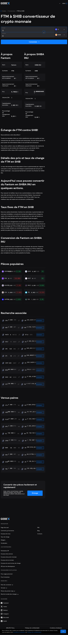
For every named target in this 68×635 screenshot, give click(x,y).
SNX (26, 426)
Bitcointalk (6, 617)
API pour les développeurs (8, 566)
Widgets (3, 540)
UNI (6, 348)
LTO (6, 384)
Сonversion (11, 11)
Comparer (39, 405)
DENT (26, 384)
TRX (6, 469)
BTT (26, 440)
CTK (6, 405)
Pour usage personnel (6, 574)
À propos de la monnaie (7, 560)
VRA (6, 412)
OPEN (7, 440)
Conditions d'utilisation (56, 628)
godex (4, 11)
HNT (6, 454)
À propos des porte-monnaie (9, 557)
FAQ (38, 527)
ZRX (26, 462)
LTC (6, 356)
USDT (25, 348)
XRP (26, 320)
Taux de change (5, 536)
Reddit (5, 621)
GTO (26, 334)
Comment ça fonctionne (7, 530)
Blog (38, 530)
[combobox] (58, 3)
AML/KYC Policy (10, 628)
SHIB (25, 433)
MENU (63, 3)
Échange (35, 493)
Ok (63, 631)
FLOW (7, 419)
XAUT (7, 341)
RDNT (7, 370)
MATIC (7, 334)
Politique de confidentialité (32, 628)
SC (6, 433)
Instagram (6, 613)
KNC (25, 327)
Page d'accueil (5, 527)
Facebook (6, 603)
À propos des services (7, 553)
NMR (6, 447)
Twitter (5, 606)
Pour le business (5, 577)
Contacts (39, 533)
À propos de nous (5, 533)
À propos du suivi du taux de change (11, 563)
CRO (6, 320)
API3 (6, 426)
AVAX (6, 377)
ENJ (26, 412)
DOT (26, 363)
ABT (6, 327)
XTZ (26, 419)
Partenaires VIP (5, 550)
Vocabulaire (4, 543)
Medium (5, 610)
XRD (26, 447)
